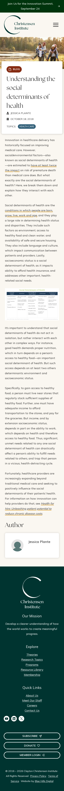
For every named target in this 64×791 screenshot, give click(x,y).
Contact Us (32, 710)
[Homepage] (19, 25)
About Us (32, 695)
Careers (32, 705)
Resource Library (32, 669)
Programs (32, 664)
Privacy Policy (38, 776)
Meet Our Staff (32, 700)
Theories (32, 654)
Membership (32, 674)
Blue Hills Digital (44, 781)
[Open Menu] (55, 24)
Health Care (26, 126)
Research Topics (32, 659)
